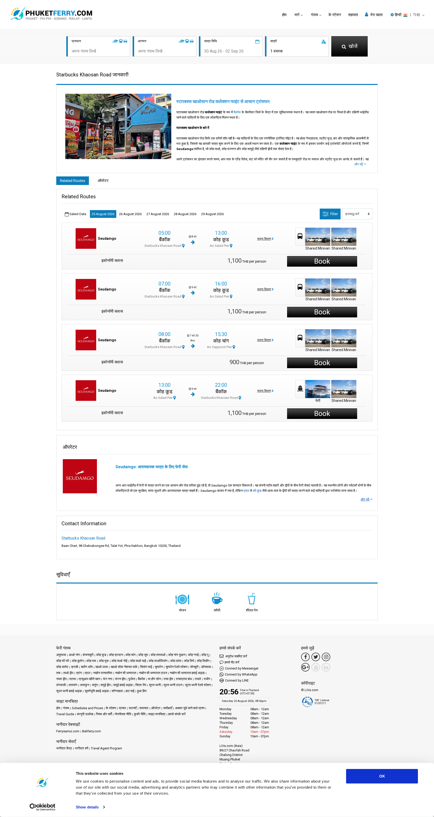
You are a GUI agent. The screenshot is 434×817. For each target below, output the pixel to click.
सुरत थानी (155, 685)
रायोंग (207, 679)
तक (58, 673)
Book (322, 261)
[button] (407, 15)
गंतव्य (66, 708)
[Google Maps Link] (305, 667)
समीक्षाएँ (167, 708)
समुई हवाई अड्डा (123, 685)
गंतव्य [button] (314, 15)
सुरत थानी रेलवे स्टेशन (198, 685)
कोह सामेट (62, 667)
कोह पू (204, 655)
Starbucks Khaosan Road (163, 246)
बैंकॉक (237, 112)
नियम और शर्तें (104, 714)
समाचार (143, 708)
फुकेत (131, 679)
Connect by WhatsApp (241, 674)
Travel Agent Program (106, 748)
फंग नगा (107, 679)
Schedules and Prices (87, 708)
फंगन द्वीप (120, 679)
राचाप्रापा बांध (184, 679)
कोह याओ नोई (119, 661)
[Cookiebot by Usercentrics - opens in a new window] (43, 807)
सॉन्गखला (117, 691)
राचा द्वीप (168, 679)
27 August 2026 (157, 214)
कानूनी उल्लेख (85, 714)
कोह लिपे (189, 661)
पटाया (72, 679)
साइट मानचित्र (157, 714)
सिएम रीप (140, 685)
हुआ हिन (141, 691)
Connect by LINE (237, 680)
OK (382, 776)
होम (284, 15)
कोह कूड (221, 239)
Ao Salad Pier (220, 246)
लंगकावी (61, 685)
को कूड (257, 491)
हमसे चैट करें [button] (232, 662)
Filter (334, 214)
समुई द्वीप (105, 685)
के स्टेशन (335, 15)
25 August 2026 (103, 214)
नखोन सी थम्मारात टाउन (153, 673)
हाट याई (130, 691)
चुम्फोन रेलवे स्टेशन (176, 667)
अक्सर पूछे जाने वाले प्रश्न (189, 708)
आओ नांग (74, 655)
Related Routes (72, 180)
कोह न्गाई (193, 655)
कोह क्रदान (116, 655)
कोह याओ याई (138, 661)
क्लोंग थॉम (87, 667)
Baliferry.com (91, 731)
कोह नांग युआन (176, 655)
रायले (198, 679)
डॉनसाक (206, 667)
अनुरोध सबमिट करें (236, 656)
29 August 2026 (212, 214)
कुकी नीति (139, 714)
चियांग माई (146, 667)
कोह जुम (143, 655)
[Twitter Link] (315, 657)
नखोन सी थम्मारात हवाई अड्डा (187, 673)
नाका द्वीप (61, 679)
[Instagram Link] (326, 657)
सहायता (353, 15)
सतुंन (95, 685)
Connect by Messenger (241, 668)
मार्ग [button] (297, 15)
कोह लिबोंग (203, 661)
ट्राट (246, 491)
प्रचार (122, 708)
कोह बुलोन (78, 661)
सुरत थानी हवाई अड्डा (69, 691)
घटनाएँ (133, 708)
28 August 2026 (185, 214)
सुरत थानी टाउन (173, 685)
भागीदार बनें (81, 748)
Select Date (77, 214)
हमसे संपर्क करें (177, 714)
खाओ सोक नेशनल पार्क (124, 667)
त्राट (87, 673)
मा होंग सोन (154, 679)
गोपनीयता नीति (123, 714)
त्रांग (79, 673)
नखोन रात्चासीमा (102, 673)
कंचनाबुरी (88, 655)
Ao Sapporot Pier (220, 347)
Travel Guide (65, 714)
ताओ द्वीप (68, 673)
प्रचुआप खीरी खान (89, 679)
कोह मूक (104, 661)
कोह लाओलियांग (158, 661)
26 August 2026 (130, 214)
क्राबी (74, 667)
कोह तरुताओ (158, 655)
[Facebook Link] (305, 657)
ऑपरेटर (103, 180)
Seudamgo (107, 238)
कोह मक (91, 661)
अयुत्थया (61, 655)
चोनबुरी (194, 667)
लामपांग (73, 685)
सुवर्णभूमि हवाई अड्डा (97, 691)
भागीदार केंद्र (64, 748)
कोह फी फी (62, 661)
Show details (87, 807)
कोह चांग (221, 341)
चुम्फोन (159, 667)
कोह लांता (175, 661)
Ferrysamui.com (67, 731)
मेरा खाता (376, 15)
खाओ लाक (101, 667)
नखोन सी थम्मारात (125, 673)
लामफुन (84, 685)
